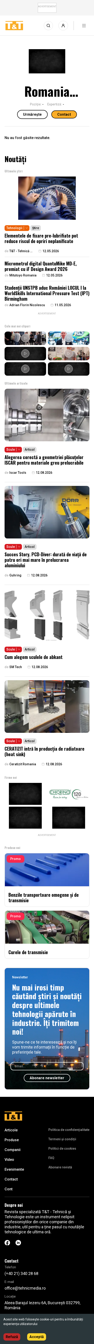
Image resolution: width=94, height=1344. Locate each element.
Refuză (12, 1337)
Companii (13, 1150)
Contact (64, 114)
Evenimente (14, 1169)
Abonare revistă (60, 1167)
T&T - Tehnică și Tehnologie (21, 251)
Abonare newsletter (47, 1078)
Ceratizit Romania (22, 764)
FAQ (51, 1158)
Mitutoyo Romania (23, 275)
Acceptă (36, 1337)
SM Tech (15, 667)
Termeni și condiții (62, 1139)
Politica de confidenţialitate (68, 1130)
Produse (12, 1140)
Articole (11, 1130)
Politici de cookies (62, 1148)
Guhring (15, 575)
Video (9, 1159)
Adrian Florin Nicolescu (27, 305)
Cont (9, 1189)
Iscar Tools (17, 472)
